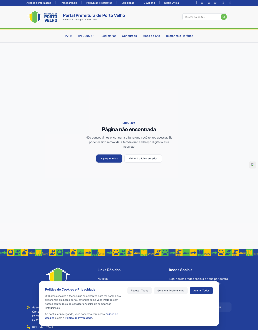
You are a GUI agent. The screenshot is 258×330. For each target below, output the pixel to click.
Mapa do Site (151, 36)
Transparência (68, 2)
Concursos (129, 36)
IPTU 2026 (85, 36)
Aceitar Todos (201, 290)
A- (202, 2)
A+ (215, 2)
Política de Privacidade (78, 317)
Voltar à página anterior (143, 158)
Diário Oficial (172, 2)
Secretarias (108, 36)
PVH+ (69, 36)
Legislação (127, 2)
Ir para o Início (109, 158)
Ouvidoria (149, 2)
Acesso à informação (39, 2)
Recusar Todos (139, 290)
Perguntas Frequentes (99, 2)
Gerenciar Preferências (170, 290)
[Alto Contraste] (223, 2)
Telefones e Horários (179, 36)
